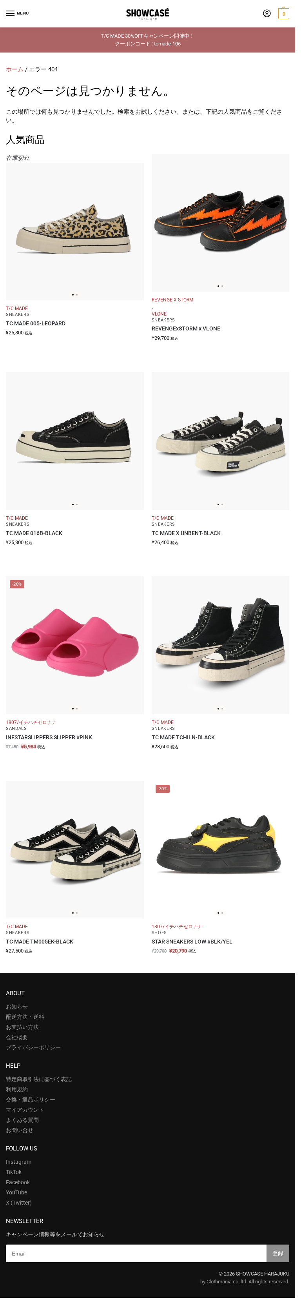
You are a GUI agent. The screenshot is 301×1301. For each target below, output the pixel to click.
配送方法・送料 (25, 1017)
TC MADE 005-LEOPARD (35, 323)
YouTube (16, 1192)
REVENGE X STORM (172, 300)
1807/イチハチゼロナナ (31, 722)
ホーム (15, 69)
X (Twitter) (19, 1202)
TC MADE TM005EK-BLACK (39, 941)
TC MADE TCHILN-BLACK (183, 737)
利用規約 (17, 1089)
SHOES (159, 932)
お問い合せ (19, 1130)
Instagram (18, 1162)
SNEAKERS (18, 314)
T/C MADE (17, 308)
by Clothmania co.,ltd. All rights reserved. (244, 1282)
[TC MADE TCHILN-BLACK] (221, 645)
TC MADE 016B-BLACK (34, 533)
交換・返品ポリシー (30, 1099)
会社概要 (17, 1037)
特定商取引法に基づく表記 (39, 1079)
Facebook (18, 1182)
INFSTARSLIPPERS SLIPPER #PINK (49, 737)
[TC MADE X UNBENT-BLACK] (221, 441)
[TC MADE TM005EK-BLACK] (75, 850)
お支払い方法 (22, 1027)
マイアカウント (25, 1110)
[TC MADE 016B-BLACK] (75, 441)
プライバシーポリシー (33, 1047)
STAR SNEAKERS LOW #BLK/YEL (192, 941)
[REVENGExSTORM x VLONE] (221, 223)
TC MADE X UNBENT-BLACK (186, 533)
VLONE (159, 314)
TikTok (14, 1172)
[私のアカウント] (267, 14)
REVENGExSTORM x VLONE (186, 328)
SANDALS (16, 728)
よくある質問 (22, 1120)
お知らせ (17, 1006)
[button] (282, 13)
